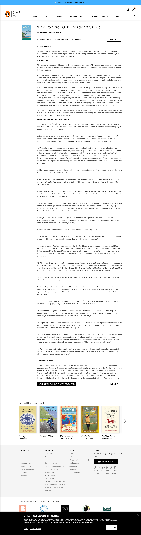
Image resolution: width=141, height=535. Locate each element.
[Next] (125, 422)
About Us (25, 451)
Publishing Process (76, 454)
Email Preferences (51, 469)
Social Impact (26, 466)
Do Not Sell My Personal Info (55, 481)
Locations (24, 460)
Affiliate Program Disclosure (55, 485)
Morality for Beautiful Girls (87, 437)
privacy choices (88, 522)
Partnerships (50, 454)
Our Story (24, 454)
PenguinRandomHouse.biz (55, 466)
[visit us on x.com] (99, 467)
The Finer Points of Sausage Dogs (109, 437)
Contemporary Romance (71, 39)
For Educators (74, 463)
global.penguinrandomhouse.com (106, 470)
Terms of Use (50, 472)
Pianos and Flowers (47, 436)
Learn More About (57, 384)
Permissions (73, 469)
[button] (34, 16)
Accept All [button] (111, 527)
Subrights (73, 466)
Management (26, 463)
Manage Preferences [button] (32, 529)
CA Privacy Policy (51, 478)
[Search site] (135, 16)
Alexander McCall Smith (50, 32)
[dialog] (70, 523)
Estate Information (76, 472)
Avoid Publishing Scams (54, 488)
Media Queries (50, 457)
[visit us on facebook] (95, 467)
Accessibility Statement (29, 469)
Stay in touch (107, 462)
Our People (25, 457)
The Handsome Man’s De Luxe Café (68, 437)
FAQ (71, 457)
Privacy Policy (50, 475)
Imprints (24, 475)
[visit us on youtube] (103, 467)
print (115, 39)
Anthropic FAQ (50, 491)
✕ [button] (137, 515)
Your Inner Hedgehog (23, 437)
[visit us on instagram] (115, 467)
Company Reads (51, 463)
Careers (24, 472)
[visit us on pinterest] (111, 467)
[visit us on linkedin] (107, 467)
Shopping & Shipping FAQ (79, 460)
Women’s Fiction (53, 39)
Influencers (49, 460)
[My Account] (128, 9)
